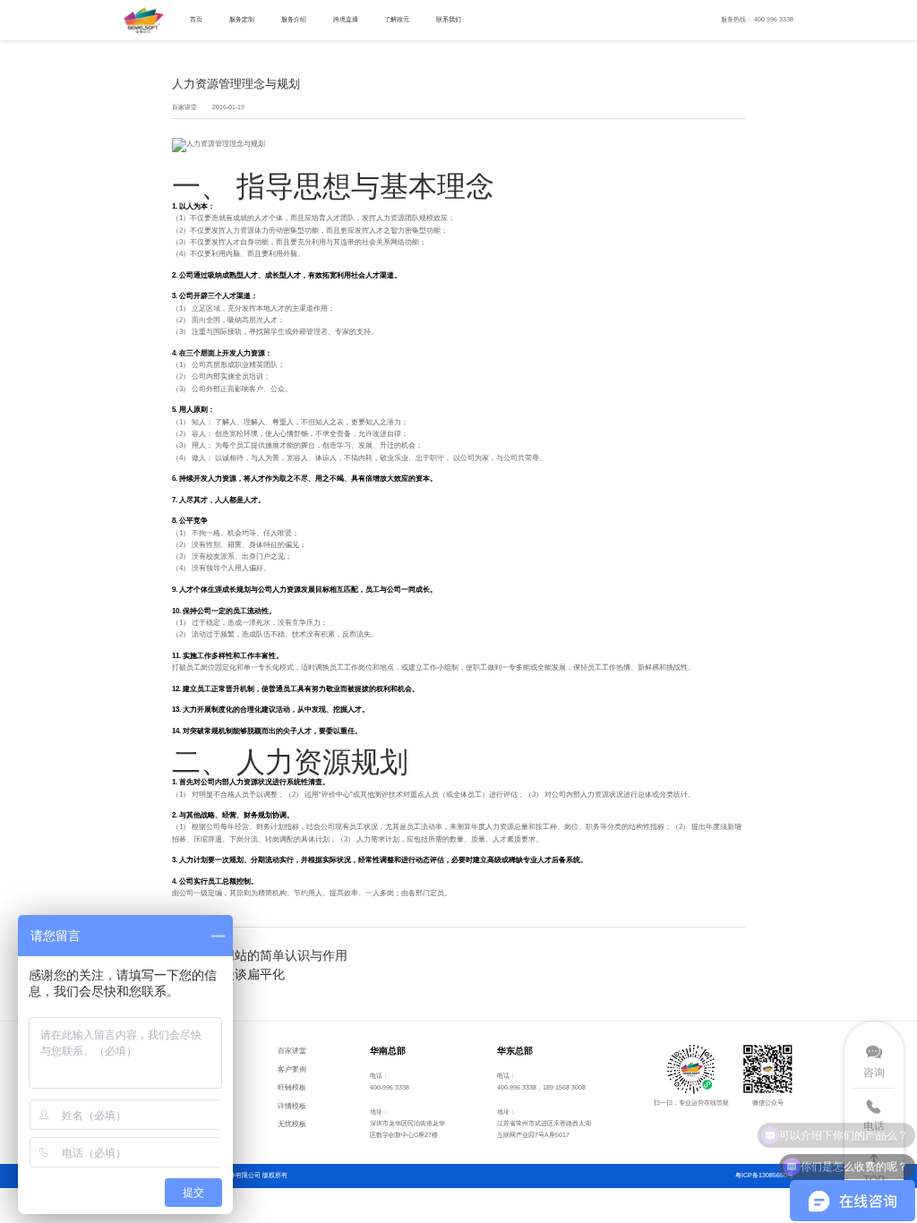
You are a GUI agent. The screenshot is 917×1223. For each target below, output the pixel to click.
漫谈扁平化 (253, 974)
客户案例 (292, 1069)
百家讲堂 (292, 1050)
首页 (196, 19)
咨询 (874, 1072)
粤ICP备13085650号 (764, 1175)
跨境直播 (345, 19)
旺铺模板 (292, 1086)
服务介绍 (293, 19)
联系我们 (448, 19)
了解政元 (396, 19)
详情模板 (292, 1105)
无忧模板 (292, 1123)
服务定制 (241, 19)
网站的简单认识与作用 (284, 955)
